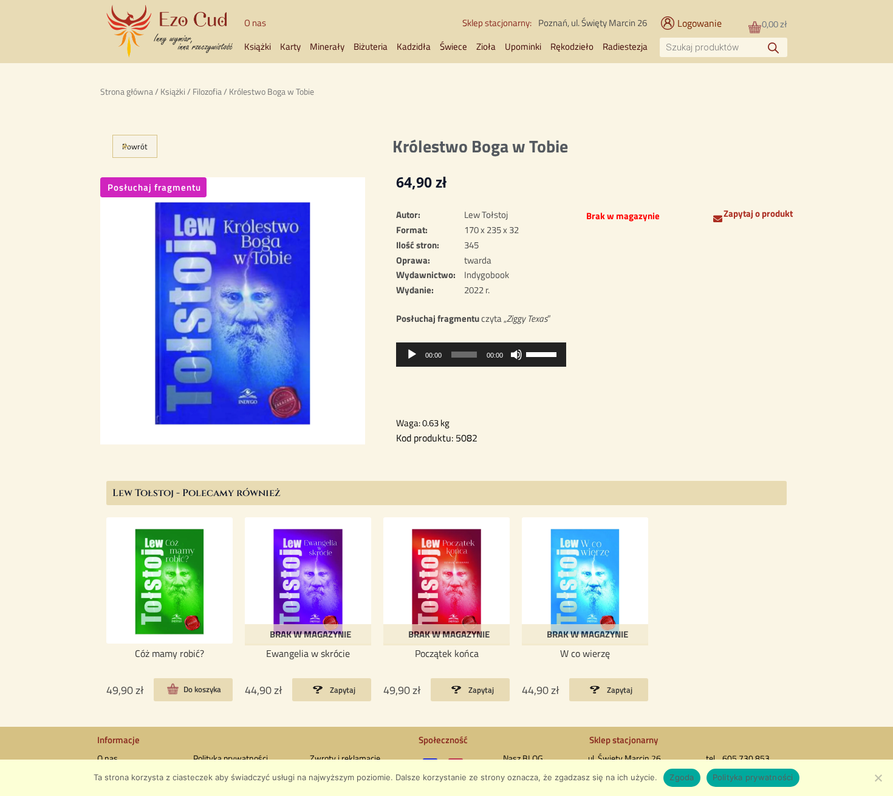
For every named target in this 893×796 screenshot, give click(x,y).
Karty (290, 46)
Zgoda (681, 777)
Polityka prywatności (230, 758)
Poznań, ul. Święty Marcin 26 (592, 23)
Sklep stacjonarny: (497, 23)
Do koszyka (202, 690)
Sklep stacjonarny (623, 740)
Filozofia (207, 91)
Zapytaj (342, 690)
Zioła (486, 46)
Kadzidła (414, 46)
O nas (255, 23)
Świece (453, 46)
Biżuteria (371, 46)
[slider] (543, 353)
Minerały (327, 46)
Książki (257, 46)
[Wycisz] (516, 355)
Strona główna (126, 91)
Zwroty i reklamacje (345, 758)
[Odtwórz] (412, 355)
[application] (481, 354)
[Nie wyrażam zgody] (878, 778)
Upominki (523, 46)
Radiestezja (625, 46)
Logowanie (699, 23)
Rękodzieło (572, 46)
